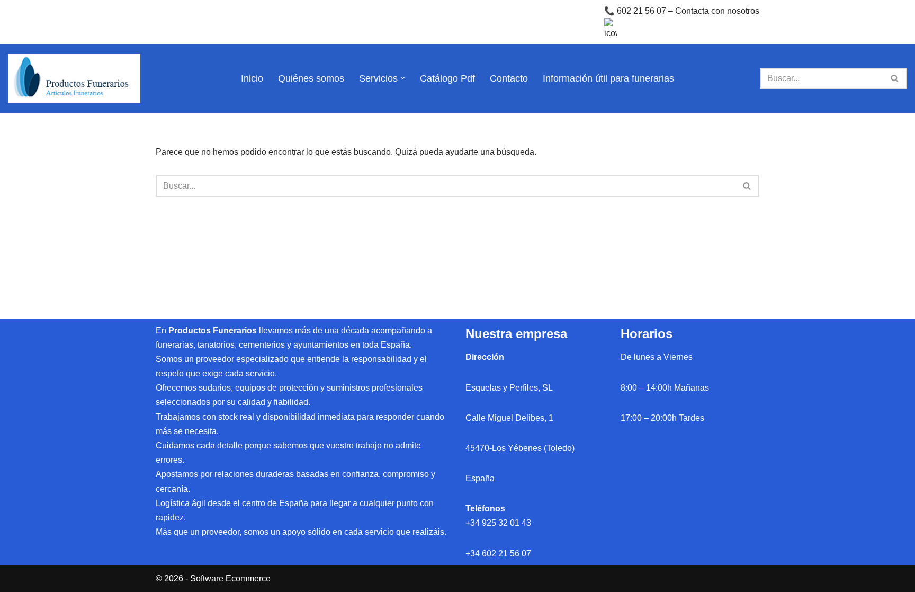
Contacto (509, 78)
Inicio (252, 78)
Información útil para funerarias (608, 78)
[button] (402, 78)
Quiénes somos (311, 78)
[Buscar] (895, 78)
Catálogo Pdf (447, 78)
